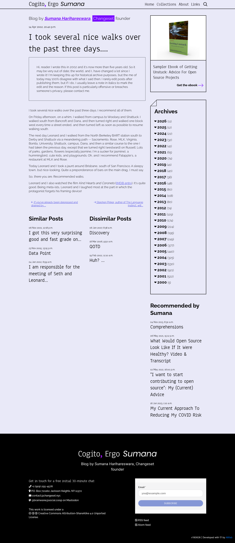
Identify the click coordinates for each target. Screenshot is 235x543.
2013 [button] (164, 201)
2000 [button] (163, 282)
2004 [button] (165, 257)
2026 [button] (164, 121)
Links (195, 4)
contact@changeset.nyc (46, 495)
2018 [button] (164, 170)
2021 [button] (164, 152)
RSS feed (143, 520)
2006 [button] (165, 245)
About (184, 4)
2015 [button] (164, 189)
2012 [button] (164, 208)
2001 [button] (165, 276)
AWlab (229, 537)
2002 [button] (165, 270)
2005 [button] (165, 251)
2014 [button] (164, 195)
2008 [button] (165, 232)
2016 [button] (164, 183)
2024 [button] (164, 133)
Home (149, 4)
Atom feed (144, 524)
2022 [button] (164, 146)
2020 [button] (164, 158)
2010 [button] (164, 220)
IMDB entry (124, 183)
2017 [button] (164, 177)
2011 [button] (164, 214)
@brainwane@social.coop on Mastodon (55, 500)
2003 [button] (165, 263)
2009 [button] (165, 226)
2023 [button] (164, 139)
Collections (166, 4)
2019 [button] (164, 164)
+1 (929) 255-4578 (42, 486)
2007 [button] (165, 239)
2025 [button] (164, 127)
